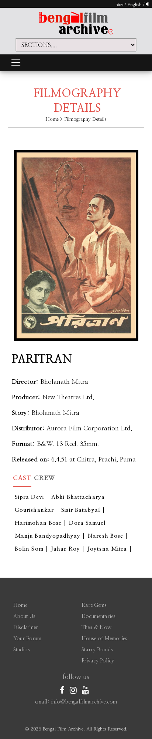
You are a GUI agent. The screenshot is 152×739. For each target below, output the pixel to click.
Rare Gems (94, 605)
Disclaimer (25, 627)
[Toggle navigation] (16, 63)
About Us (24, 616)
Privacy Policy (98, 661)
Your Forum (27, 638)
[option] (76, 240)
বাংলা (119, 5)
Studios (21, 649)
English (135, 5)
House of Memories (104, 638)
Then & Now (96, 627)
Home (52, 119)
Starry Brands (97, 649)
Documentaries (98, 616)
